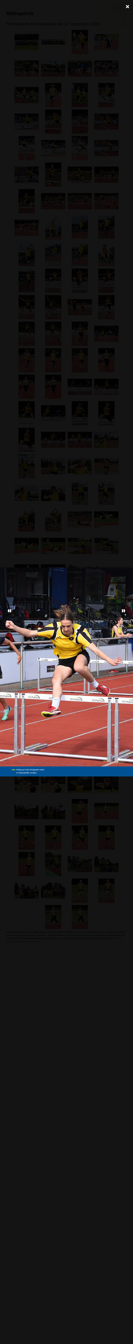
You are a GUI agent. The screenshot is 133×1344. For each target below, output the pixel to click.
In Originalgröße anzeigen (26, 773)
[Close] (127, 6)
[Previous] (9, 611)
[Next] (123, 611)
